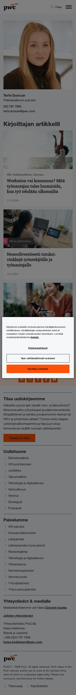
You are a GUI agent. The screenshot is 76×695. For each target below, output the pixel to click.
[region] (38, 347)
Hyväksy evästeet (38, 368)
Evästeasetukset (38, 347)
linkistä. (35, 337)
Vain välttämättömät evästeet (38, 358)
